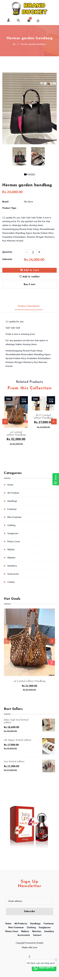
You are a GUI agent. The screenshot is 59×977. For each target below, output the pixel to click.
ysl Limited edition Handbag (29, 681)
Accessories (13, 573)
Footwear (12, 509)
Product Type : (9, 207)
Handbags (12, 500)
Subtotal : (7, 259)
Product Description (29, 305)
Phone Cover (13, 541)
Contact (11, 582)
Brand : (6, 201)
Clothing (11, 525)
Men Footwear (14, 517)
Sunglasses (12, 533)
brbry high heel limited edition (16, 721)
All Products (13, 492)
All (14, 44)
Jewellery (12, 565)
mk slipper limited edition (17, 740)
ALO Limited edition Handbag (43, 416)
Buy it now (29, 284)
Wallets (11, 549)
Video (31, 174)
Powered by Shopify (34, 943)
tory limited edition (14, 761)
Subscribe (29, 911)
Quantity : (7, 251)
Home (10, 484)
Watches (11, 557)
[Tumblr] (30, 956)
